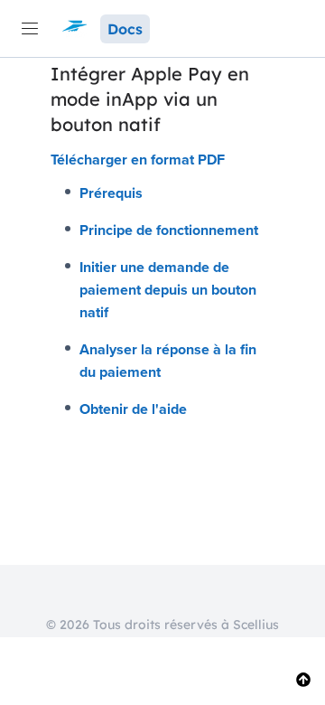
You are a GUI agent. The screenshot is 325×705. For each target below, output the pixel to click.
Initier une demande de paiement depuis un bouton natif (167, 290)
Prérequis (111, 193)
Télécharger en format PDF (138, 159)
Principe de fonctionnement (168, 230)
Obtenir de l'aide (133, 409)
